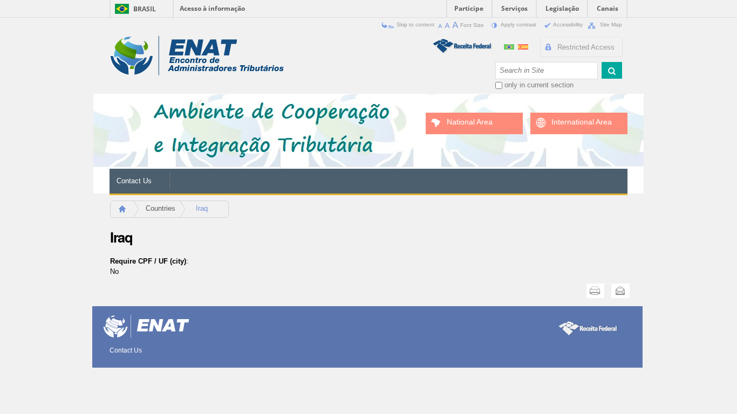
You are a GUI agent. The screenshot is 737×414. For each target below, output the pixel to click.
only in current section (539, 85)
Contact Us (134, 181)
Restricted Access (586, 47)
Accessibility (568, 24)
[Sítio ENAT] (197, 56)
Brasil (144, 8)
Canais (607, 8)
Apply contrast (519, 24)
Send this (620, 291)
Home (127, 212)
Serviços (514, 8)
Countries (160, 208)
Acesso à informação (212, 8)
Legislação (562, 8)
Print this (595, 291)
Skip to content (415, 24)
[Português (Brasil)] (510, 46)
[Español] (523, 46)
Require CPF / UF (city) (148, 261)
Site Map (610, 24)
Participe (468, 8)
